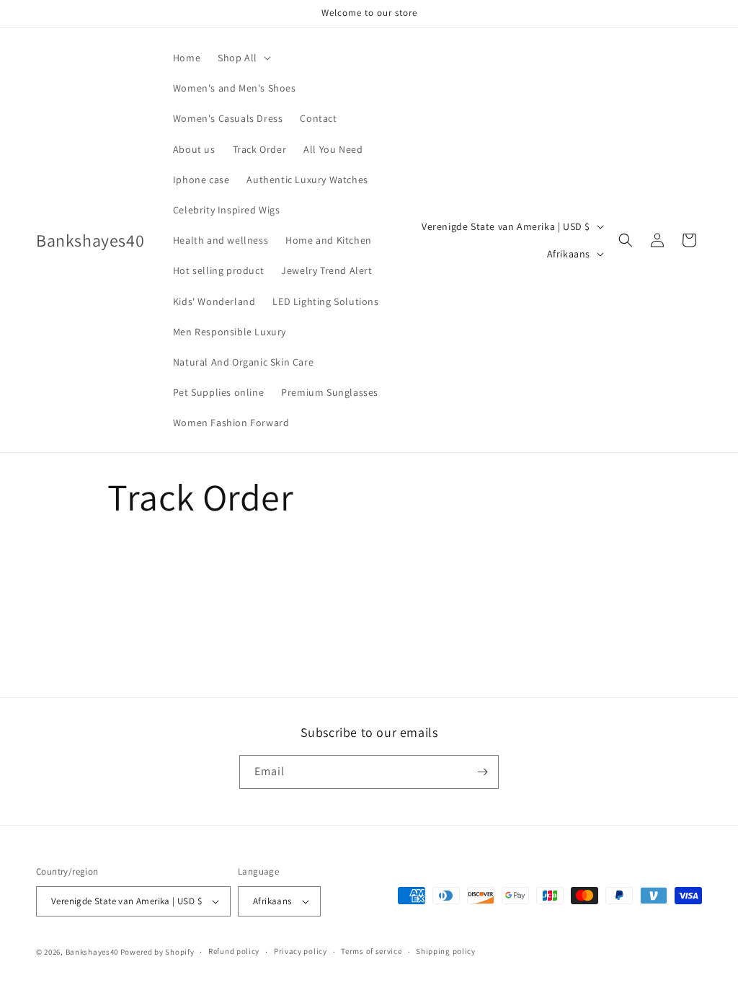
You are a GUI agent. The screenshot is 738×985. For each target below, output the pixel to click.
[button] (243, 58)
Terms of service (371, 951)
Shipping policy (446, 951)
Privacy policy (300, 951)
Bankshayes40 (92, 952)
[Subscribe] (482, 772)
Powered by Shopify (157, 952)
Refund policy (233, 951)
